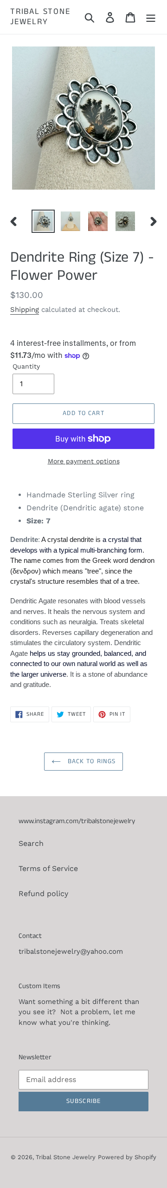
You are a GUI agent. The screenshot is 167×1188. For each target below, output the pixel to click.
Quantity (26, 366)
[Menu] (151, 17)
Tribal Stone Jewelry (40, 17)
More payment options (84, 461)
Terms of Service (48, 868)
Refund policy (43, 893)
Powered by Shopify (127, 1157)
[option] (43, 221)
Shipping (24, 309)
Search (31, 843)
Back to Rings (90, 761)
